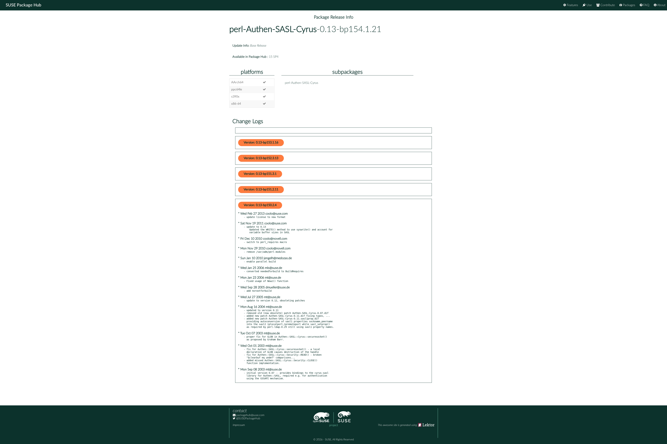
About (660, 5)
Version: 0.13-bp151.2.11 (261, 189)
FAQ (645, 5)
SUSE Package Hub (23, 5)
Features (572, 5)
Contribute (607, 5)
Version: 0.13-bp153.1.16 (261, 142)
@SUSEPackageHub (247, 418)
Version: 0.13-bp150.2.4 (260, 205)
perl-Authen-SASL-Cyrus (273, 29)
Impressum (239, 425)
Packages (628, 5)
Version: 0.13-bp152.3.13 (261, 158)
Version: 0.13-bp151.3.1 (260, 173)
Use (589, 5)
